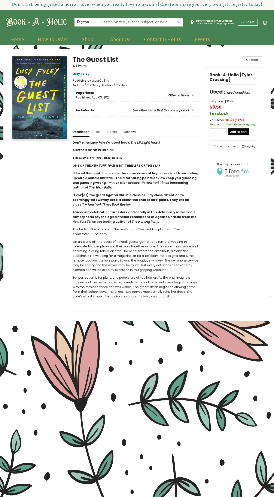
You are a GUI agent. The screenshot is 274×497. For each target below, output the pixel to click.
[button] (212, 23)
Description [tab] (81, 132)
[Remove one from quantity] (212, 131)
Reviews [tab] (130, 132)
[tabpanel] (136, 226)
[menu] (137, 40)
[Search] (178, 22)
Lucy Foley (81, 74)
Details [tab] (112, 132)
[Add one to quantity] (223, 131)
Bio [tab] (98, 132)
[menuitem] (17, 40)
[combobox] (86, 22)
